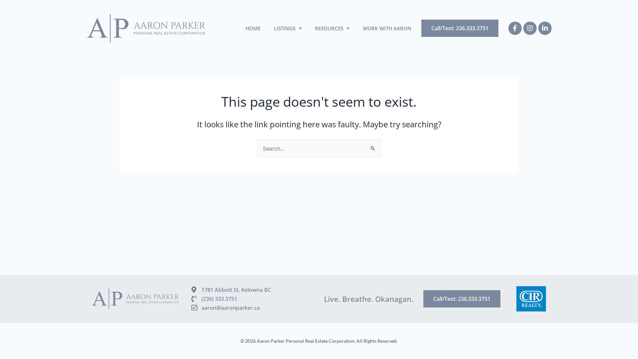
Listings (284, 28)
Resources (329, 28)
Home (253, 28)
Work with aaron (387, 28)
